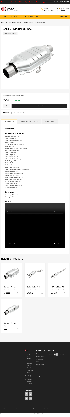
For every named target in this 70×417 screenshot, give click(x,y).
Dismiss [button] (44, 414)
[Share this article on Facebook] (11, 113)
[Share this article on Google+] (17, 113)
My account (63, 17)
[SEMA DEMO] (9, 11)
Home (4, 17)
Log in (38, 354)
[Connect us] (26, 394)
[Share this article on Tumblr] (24, 113)
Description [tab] (9, 121)
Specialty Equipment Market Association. (21, 408)
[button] (64, 38)
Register (66, 1)
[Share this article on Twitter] (14, 113)
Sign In (61, 1)
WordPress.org (40, 364)
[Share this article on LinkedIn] (20, 113)
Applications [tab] (49, 121)
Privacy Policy (44, 408)
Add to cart (39, 106)
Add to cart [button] (18, 293)
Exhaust (8, 22)
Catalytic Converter (16, 22)
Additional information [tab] (29, 121)
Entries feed (40, 356)
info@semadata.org (33, 376)
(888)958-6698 (48, 10)
